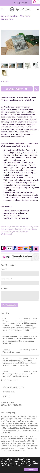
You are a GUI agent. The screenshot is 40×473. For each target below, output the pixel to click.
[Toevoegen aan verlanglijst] (36, 88)
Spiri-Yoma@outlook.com (14, 423)
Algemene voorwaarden (13, 387)
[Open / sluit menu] (2, 9)
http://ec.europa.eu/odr (26, 443)
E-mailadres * (6, 279)
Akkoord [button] (31, 470)
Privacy (6, 396)
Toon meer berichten (9, 380)
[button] (4, 65)
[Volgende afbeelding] (36, 42)
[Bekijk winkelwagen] (38, 9)
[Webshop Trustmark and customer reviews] (20, 257)
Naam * (4, 269)
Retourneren (8, 391)
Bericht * (4, 288)
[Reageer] (36, 319)
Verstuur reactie (9, 305)
